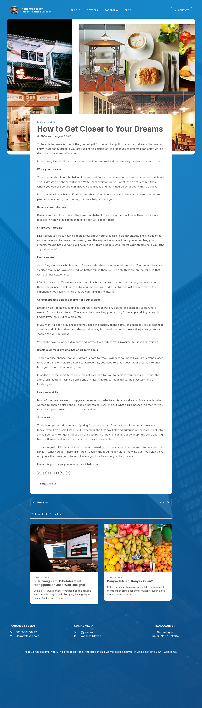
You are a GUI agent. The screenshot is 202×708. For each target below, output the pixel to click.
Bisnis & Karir (46, 122)
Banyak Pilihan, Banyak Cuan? (130, 581)
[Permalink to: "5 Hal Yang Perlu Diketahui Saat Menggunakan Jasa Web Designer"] (64, 548)
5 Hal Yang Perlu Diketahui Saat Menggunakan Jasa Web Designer (59, 583)
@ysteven (87, 632)
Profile (75, 10)
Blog (128, 10)
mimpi (52, 483)
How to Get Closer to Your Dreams (100, 128)
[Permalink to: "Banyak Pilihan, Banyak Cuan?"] (138, 548)
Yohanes (46, 136)
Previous (42, 502)
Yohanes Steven (91, 636)
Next (163, 502)
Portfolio (111, 10)
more (61, 598)
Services (92, 10)
